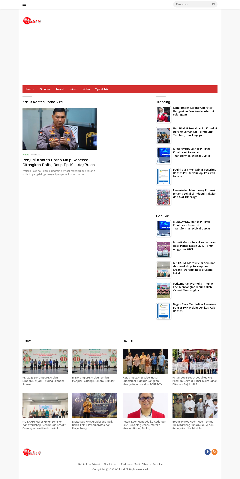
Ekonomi (45, 89)
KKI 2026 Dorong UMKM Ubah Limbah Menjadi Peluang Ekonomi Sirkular (43, 381)
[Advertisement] (120, 57)
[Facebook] (208, 452)
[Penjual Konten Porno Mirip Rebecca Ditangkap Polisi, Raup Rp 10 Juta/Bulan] (59, 129)
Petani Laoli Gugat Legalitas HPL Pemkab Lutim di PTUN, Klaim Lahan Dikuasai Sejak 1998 (195, 381)
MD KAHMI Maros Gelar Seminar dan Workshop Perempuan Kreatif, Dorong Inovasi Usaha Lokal (44, 425)
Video (86, 89)
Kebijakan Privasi (89, 464)
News (28, 89)
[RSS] (215, 452)
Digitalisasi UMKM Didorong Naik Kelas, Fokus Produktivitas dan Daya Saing (92, 425)
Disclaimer (110, 464)
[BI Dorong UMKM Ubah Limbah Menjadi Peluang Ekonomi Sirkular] (94, 361)
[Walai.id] (31, 20)
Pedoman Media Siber (134, 464)
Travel (60, 89)
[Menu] (25, 4)
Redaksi (158, 464)
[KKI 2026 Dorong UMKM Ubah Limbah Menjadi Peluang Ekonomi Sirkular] (45, 361)
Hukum (73, 89)
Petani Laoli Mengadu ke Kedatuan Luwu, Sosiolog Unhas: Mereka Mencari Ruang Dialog (144, 425)
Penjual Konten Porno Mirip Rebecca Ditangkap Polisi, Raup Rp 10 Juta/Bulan (58, 162)
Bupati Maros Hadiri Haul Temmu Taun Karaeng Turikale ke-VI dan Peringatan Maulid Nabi (193, 425)
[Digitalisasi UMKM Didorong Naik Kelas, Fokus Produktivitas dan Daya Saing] (94, 405)
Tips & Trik (101, 89)
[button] (214, 4)
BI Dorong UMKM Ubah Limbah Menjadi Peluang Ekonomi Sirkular (93, 379)
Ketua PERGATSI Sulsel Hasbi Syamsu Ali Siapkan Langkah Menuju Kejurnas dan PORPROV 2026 (142, 381)
